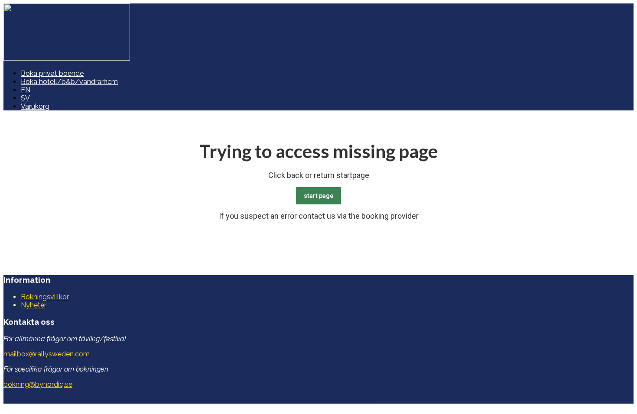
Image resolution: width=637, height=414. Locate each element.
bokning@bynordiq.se (37, 384)
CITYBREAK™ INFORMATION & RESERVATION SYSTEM (279, 399)
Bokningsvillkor (45, 297)
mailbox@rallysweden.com (46, 354)
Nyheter (33, 305)
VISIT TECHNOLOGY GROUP (58, 399)
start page (318, 195)
